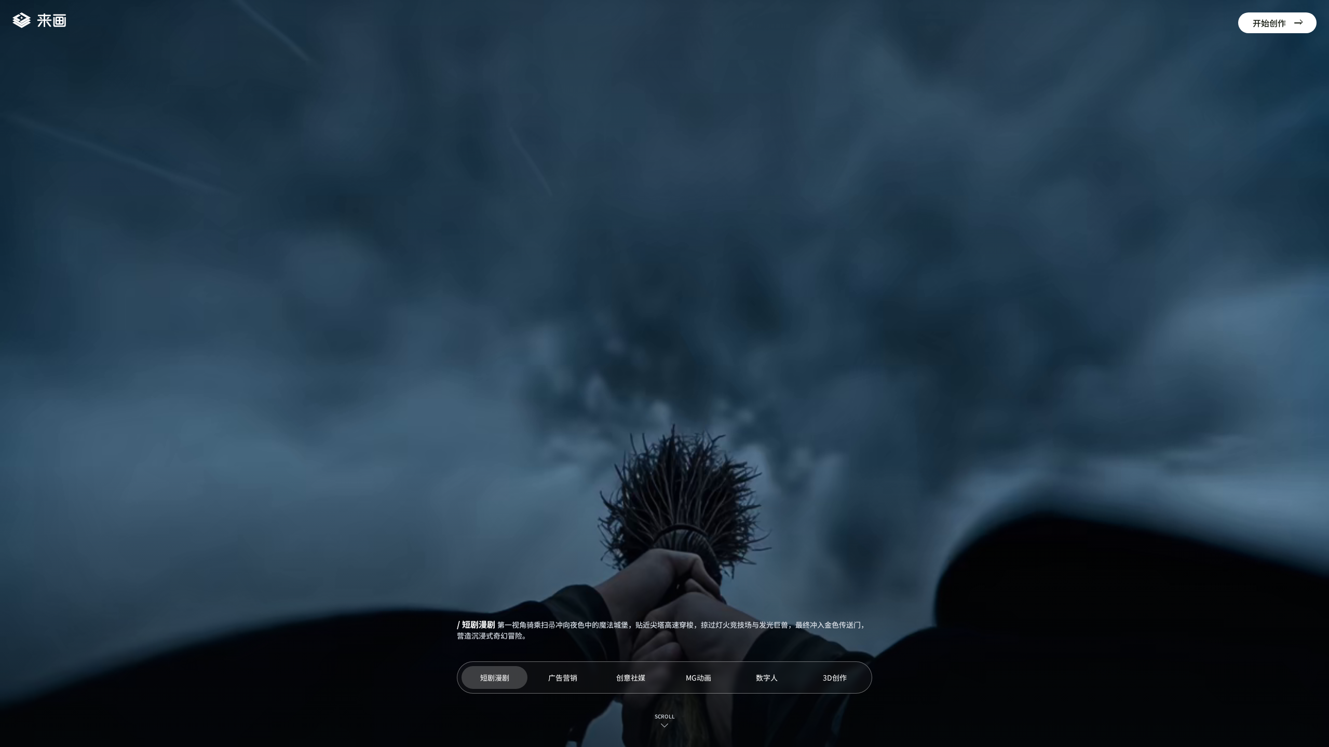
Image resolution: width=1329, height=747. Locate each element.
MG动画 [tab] (698, 677)
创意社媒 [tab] (630, 677)
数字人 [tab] (767, 677)
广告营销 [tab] (562, 677)
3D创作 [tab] (835, 677)
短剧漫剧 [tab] (494, 677)
